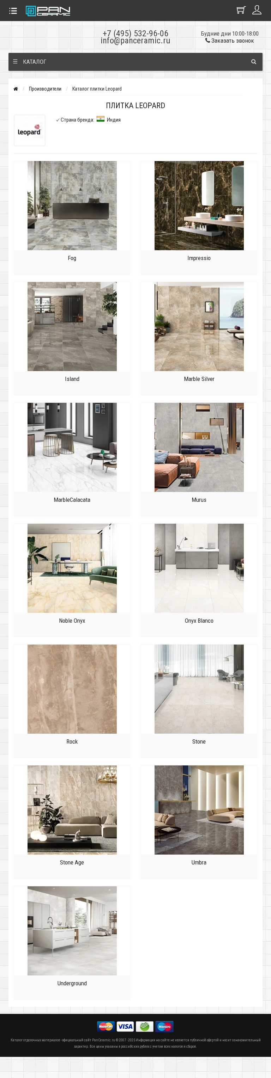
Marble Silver (199, 378)
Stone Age (72, 862)
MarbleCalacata (72, 499)
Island (72, 378)
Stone (199, 741)
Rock (72, 741)
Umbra (199, 862)
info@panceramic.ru (135, 40)
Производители (45, 89)
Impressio (199, 257)
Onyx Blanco (199, 620)
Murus (199, 499)
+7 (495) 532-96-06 (135, 33)
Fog (72, 257)
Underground (72, 983)
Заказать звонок (232, 40)
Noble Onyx (72, 620)
